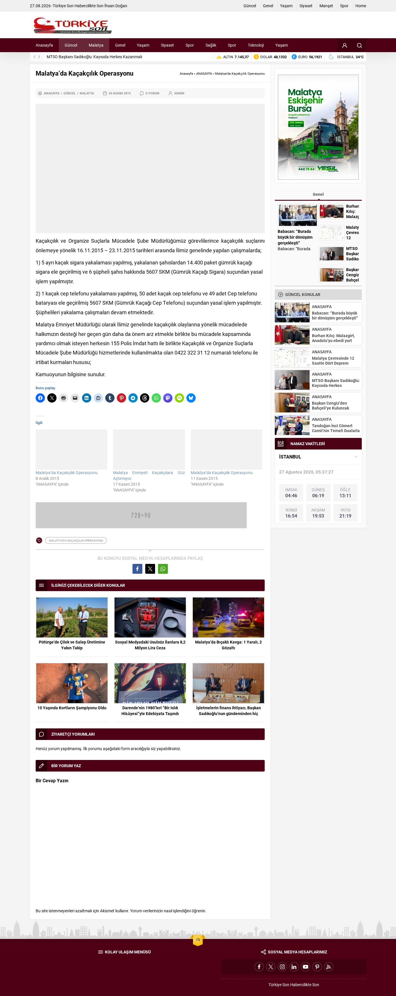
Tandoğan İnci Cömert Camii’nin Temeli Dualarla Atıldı (336, 430)
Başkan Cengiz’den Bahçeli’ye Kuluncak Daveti (352, 280)
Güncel (69, 93)
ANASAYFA (204, 73)
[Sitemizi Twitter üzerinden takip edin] (270, 966)
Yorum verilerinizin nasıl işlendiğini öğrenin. (168, 910)
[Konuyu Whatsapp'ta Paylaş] (163, 569)
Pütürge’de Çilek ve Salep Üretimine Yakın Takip (72, 644)
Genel (318, 194)
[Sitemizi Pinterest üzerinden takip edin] (317, 966)
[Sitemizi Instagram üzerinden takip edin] (282, 966)
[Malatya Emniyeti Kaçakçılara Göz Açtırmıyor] (149, 450)
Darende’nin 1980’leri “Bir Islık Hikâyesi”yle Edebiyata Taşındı (150, 710)
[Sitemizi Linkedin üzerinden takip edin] (294, 966)
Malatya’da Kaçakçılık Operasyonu (67, 472)
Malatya (87, 93)
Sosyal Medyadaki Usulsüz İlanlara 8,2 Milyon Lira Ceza (150, 644)
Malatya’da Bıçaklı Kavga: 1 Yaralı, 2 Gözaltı (228, 644)
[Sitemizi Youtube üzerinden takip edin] (305, 966)
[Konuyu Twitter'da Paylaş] (150, 569)
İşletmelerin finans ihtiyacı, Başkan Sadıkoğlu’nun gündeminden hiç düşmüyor (228, 713)
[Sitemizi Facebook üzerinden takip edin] (259, 966)
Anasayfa (186, 73)
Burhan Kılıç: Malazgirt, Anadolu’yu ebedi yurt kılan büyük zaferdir (333, 340)
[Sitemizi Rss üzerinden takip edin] (328, 966)
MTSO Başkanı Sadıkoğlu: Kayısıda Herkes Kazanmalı (94, 56)
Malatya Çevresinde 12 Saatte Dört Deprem (333, 360)
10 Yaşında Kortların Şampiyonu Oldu (71, 707)
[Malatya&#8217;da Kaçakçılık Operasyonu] (71, 450)
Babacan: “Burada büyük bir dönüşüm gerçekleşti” (295, 237)
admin (179, 93)
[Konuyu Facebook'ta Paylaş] (137, 569)
